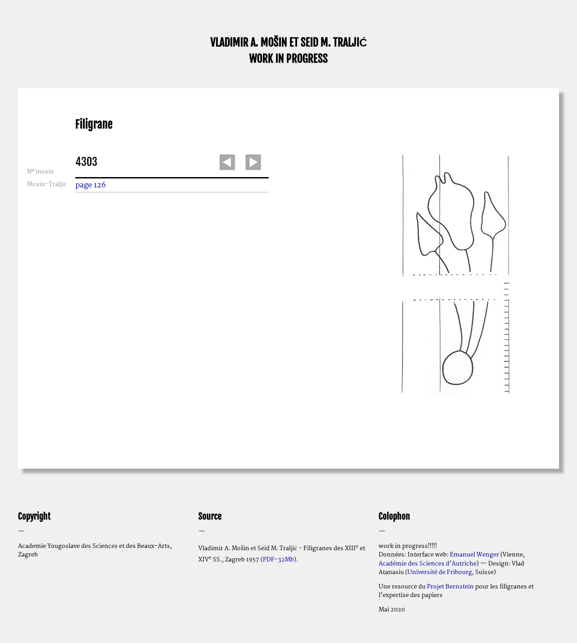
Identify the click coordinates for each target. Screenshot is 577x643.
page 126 (90, 185)
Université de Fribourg (440, 572)
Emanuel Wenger (474, 554)
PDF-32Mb (278, 559)
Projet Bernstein (450, 586)
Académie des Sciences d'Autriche (427, 563)
